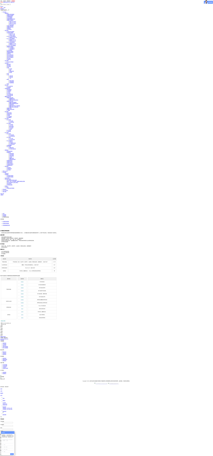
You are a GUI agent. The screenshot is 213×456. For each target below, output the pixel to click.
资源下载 (4, 191)
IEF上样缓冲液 (10, 94)
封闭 (8, 73)
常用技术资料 (5, 368)
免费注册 (5, 2)
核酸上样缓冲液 (10, 25)
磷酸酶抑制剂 (12, 98)
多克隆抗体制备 (10, 175)
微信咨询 (4, 411)
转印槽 (8, 115)
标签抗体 (11, 77)
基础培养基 (11, 153)
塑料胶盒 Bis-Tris (12, 40)
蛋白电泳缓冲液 (10, 56)
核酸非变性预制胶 (10, 14)
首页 (1, 388)
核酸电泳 (6, 13)
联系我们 (2, 8)
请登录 (1, 2)
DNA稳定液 (11, 122)
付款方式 (4, 345)
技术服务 (4, 172)
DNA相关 (7, 118)
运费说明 (4, 353)
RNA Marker (11, 24)
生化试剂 (9, 169)
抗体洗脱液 (11, 81)
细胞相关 (6, 150)
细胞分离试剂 (9, 162)
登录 (1, 7)
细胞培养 (9, 152)
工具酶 (8, 110)
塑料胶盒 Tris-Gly (12, 44)
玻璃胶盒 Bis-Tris (12, 39)
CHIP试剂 (9, 131)
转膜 (8, 67)
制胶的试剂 (11, 104)
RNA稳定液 (11, 134)
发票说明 (4, 358)
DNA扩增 (11, 125)
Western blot (7, 177)
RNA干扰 (11, 138)
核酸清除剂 (11, 147)
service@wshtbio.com (4, 338)
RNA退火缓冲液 (12, 148)
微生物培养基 (9, 151)
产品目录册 (5, 365)
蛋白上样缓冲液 (10, 54)
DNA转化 (11, 127)
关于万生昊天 (5, 190)
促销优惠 (4, 372)
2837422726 (5, 403)
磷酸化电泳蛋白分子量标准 (14, 105)
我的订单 (12, 2)
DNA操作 (9, 123)
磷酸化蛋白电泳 (10, 101)
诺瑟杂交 (11, 141)
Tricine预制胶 (9, 50)
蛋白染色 (9, 58)
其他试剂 (6, 166)
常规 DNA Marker (12, 22)
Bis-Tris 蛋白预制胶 (11, 38)
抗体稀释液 (11, 82)
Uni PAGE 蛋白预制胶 (11, 45)
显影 (8, 83)
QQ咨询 (4, 402)
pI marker (8, 93)
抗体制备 (6, 174)
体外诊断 (6, 60)
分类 (1, 391)
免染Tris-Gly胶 (12, 33)
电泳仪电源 (9, 112)
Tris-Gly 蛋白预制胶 (11, 42)
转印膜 (10, 68)
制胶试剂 (9, 53)
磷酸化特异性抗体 (10, 109)
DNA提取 (11, 120)
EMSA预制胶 (9, 17)
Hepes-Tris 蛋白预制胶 (11, 36)
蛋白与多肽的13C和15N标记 (12, 182)
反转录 (10, 129)
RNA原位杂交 (12, 144)
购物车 (1, 194)
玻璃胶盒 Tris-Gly (12, 43)
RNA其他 (9, 146)
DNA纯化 (11, 124)
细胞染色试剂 (9, 161)
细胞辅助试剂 (9, 165)
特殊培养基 (11, 155)
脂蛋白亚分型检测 (10, 188)
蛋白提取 (9, 65)
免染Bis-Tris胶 (12, 35)
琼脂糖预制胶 (9, 16)
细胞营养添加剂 (12, 159)
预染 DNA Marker (12, 21)
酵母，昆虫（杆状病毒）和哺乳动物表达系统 (16, 181)
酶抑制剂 (9, 64)
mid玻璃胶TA (11, 49)
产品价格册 (5, 364)
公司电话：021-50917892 (7, 409)
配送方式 (4, 351)
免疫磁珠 (9, 87)
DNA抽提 (9, 119)
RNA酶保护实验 (12, 143)
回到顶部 (4, 414)
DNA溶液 (9, 130)
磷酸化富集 (9, 108)
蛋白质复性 (9, 183)
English (1, 6)
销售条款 (4, 360)
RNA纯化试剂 (12, 139)
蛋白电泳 (6, 30)
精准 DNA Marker (12, 23)
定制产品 (9, 59)
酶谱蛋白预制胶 (10, 51)
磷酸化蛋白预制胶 (12, 102)
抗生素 (10, 157)
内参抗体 (11, 75)
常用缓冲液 (9, 168)
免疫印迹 (6, 63)
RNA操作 (9, 137)
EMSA (6, 185)
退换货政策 (5, 359)
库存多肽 (9, 167)
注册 (4, 7)
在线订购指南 (5, 346)
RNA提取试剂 (12, 136)
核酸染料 (9, 28)
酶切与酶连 (11, 126)
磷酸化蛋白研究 (8, 96)
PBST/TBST (11, 80)
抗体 (8, 74)
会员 (1, 395)
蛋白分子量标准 (10, 57)
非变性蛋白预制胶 (10, 31)
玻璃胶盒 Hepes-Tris (13, 37)
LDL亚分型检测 (10, 61)
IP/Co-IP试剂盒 (10, 86)
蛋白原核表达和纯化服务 (12, 180)
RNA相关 (7, 132)
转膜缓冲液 (11, 71)
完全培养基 (11, 154)
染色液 (10, 72)
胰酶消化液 (11, 158)
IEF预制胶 (9, 90)
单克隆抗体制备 (10, 176)
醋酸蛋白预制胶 (10, 46)
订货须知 (4, 344)
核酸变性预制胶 (10, 15)
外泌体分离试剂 (10, 164)
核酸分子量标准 (10, 20)
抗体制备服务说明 (6, 225)
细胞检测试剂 (9, 160)
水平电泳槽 (9, 116)
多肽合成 (6, 173)
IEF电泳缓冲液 (10, 95)
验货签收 (4, 354)
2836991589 (5, 404)
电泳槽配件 (9, 117)
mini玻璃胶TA (12, 47)
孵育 (8, 79)
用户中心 (9, 2)
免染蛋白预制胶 (10, 32)
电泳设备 (6, 111)
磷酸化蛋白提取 (10, 97)
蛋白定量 (9, 66)
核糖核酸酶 (9, 145)
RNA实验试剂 (10, 140)
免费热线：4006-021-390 (7, 408)
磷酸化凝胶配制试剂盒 (13, 103)
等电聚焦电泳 (7, 88)
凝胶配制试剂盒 (10, 52)
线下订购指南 (5, 347)
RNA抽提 (9, 133)
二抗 (10, 78)
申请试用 (4, 189)
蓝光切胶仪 (9, 29)
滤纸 (10, 70)
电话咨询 (4, 406)
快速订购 (2, 193)
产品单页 (4, 367)
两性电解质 (9, 89)
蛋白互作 (6, 85)
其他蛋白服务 (9, 184)
